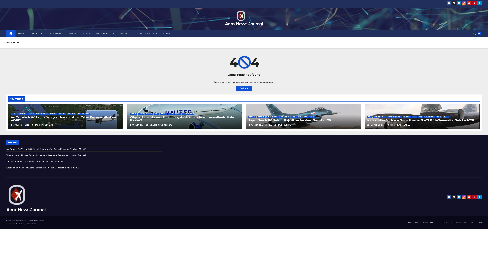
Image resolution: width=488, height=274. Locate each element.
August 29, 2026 (378, 125)
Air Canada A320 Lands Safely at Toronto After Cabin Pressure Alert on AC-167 (63, 118)
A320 (13, 114)
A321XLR (133, 114)
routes (163, 114)
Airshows (55, 33)
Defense (72, 33)
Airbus (31, 114)
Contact (168, 33)
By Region (37, 33)
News (21, 33)
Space (86, 33)
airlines (149, 114)
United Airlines (174, 114)
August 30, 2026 (21, 125)
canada (53, 114)
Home (9, 42)
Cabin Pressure (42, 114)
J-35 (420, 117)
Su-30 (312, 117)
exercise (261, 117)
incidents (71, 114)
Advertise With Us (146, 33)
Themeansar (31, 224)
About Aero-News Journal (425, 222)
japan (305, 117)
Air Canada (22, 114)
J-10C (414, 117)
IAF (282, 117)
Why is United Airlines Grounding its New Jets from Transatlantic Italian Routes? (183, 118)
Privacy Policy (476, 222)
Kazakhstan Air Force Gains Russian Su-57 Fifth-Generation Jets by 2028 (420, 120)
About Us (125, 33)
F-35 (383, 117)
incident (62, 114)
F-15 (267, 117)
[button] (475, 33)
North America (83, 114)
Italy (156, 114)
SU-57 (446, 117)
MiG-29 (439, 117)
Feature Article (105, 33)
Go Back (244, 88)
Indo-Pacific (296, 117)
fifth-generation (394, 117)
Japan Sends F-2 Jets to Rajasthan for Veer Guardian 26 (289, 120)
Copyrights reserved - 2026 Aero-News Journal (25, 221)
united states (188, 114)
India (287, 117)
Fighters (275, 117)
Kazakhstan (429, 117)
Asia (369, 117)
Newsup (19, 224)
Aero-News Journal (244, 23)
